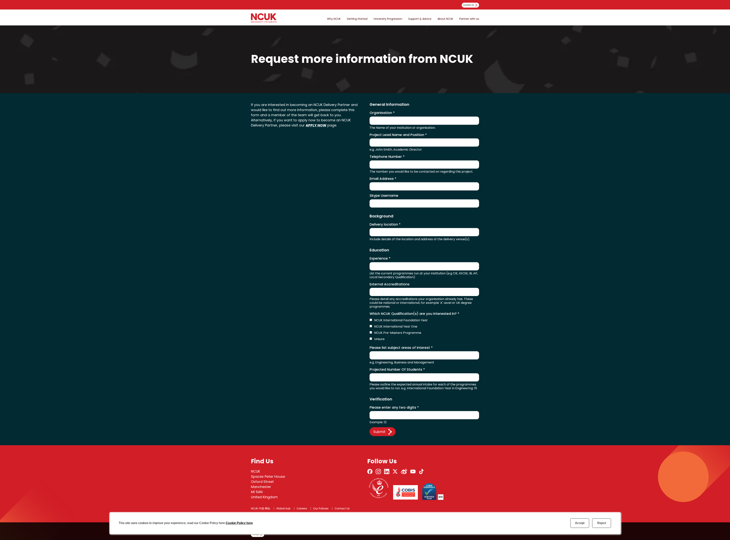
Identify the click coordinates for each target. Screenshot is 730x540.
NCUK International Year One (395, 326)
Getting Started (357, 19)
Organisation (382, 113)
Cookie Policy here (239, 523)
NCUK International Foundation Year (401, 320)
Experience (380, 258)
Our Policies (320, 508)
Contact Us (342, 508)
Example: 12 (378, 422)
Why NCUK (334, 19)
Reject (601, 523)
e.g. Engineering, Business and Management (402, 362)
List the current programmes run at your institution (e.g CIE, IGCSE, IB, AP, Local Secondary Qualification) (424, 275)
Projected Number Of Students (397, 369)
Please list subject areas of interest (401, 348)
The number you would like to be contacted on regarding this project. (421, 172)
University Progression (388, 19)
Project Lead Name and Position (398, 135)
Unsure (379, 339)
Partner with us (469, 19)
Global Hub (283, 508)
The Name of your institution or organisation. (403, 128)
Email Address (383, 179)
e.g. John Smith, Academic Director (396, 150)
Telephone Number (387, 157)
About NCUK (445, 19)
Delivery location (385, 224)
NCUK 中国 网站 (260, 508)
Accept (579, 523)
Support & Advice (419, 19)
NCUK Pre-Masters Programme (397, 333)
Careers (302, 508)
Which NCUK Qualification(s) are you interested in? (414, 314)
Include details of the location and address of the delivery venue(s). (420, 239)
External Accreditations (389, 284)
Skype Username (384, 195)
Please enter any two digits (394, 407)
